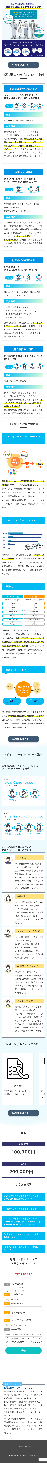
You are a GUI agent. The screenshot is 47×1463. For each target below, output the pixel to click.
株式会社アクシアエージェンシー (26, 1455)
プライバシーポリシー (23, 1446)
